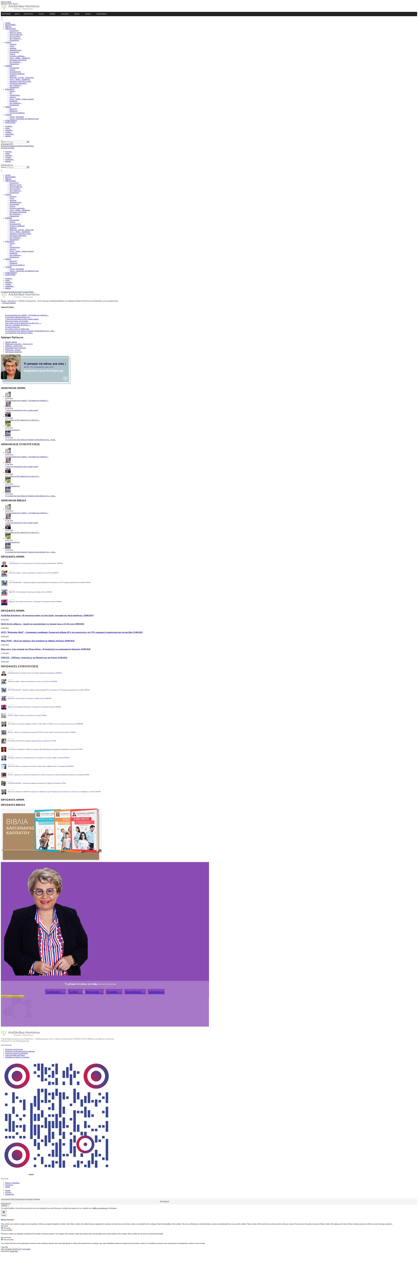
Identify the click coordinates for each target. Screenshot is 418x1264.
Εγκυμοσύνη (14, 31)
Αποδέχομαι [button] (112, 1208)
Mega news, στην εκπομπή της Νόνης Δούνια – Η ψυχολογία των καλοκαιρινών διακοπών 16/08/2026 (35, 601)
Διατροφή (13, 48)
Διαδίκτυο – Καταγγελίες (14, 346)
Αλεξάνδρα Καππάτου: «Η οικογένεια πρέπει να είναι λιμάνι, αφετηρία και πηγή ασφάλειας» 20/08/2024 (36, 563)
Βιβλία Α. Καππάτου (12, 1183)
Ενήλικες (8, 1192)
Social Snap (14, 1251)
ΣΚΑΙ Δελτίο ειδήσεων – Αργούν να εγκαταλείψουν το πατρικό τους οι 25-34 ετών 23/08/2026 (33, 573)
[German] (24, 146)
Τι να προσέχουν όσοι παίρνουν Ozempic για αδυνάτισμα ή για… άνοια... (30, 440)
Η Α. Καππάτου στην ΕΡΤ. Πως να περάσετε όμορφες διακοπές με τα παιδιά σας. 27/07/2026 (32, 741)
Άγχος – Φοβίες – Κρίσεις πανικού (22, 99)
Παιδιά (7, 1187)
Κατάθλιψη (13, 101)
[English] (10, 146)
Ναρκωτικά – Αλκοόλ (12, 350)
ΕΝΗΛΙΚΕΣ (65, 14)
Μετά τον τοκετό (15, 32)
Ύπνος (12, 46)
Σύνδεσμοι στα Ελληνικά (14, 1049)
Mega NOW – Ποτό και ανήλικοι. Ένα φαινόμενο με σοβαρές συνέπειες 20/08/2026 (30, 592)
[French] (17, 146)
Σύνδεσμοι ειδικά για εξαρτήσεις (16, 1053)
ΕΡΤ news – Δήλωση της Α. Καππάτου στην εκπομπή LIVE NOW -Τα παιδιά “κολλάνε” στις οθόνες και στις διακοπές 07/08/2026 (42, 732)
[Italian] (31, 146)
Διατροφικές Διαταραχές (13, 352)
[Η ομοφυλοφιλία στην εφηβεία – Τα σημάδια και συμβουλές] (8, 397)
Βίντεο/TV (13, 109)
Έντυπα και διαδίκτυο (17, 113)
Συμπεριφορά (14, 52)
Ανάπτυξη (13, 44)
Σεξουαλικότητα (15, 72)
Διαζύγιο (13, 97)
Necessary (7, 1228)
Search (3, 142)
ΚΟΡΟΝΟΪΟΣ (10, 122)
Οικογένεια (9, 1185)
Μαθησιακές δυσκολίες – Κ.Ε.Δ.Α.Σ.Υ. (19, 344)
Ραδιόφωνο (13, 111)
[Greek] (4, 146)
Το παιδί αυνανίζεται (12, 430)
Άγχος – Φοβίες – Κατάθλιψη (20, 58)
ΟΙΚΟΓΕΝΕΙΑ (28, 14)
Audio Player (11, 301)
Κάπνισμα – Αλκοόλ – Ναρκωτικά (22, 77)
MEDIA (76, 14)
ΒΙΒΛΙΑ (17, 14)
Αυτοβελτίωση (15, 95)
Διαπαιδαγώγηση (15, 50)
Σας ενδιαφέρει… (16, 38)
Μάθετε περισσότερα (100, 1208)
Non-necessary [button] (6, 1237)
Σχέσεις (12, 91)
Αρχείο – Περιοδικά (17, 117)
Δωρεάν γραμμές (11, 342)
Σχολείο (12, 54)
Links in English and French (15, 1055)
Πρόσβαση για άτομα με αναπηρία (17, 1057)
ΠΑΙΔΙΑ (41, 14)
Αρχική (7, 23)
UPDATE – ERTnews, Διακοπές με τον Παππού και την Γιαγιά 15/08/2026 (34, 657)
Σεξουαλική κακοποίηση (18, 60)
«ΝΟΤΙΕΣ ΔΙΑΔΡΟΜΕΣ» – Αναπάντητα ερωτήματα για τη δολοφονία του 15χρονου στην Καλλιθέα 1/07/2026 (37, 783)
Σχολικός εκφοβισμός (17, 56)
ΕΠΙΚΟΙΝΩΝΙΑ (101, 14)
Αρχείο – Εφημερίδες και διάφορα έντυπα (24, 119)
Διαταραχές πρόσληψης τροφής (20, 81)
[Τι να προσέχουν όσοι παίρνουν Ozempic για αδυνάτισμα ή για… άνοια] (8, 436)
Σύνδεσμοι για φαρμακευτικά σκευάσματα (20, 1051)
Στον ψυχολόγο (15, 36)
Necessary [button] (4, 1226)
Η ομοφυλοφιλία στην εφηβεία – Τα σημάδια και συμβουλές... (27, 400)
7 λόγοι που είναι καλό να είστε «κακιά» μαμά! (21, 410)
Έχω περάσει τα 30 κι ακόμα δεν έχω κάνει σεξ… (22, 420)
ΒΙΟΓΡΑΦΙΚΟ (6, 14)
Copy (25, 1249)
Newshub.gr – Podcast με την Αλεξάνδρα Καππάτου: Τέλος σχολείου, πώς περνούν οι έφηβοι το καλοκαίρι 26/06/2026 (38, 758)
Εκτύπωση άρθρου (9, 303)
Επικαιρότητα (14, 40)
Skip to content (6, 2)
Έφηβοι (7, 1190)
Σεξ (11, 93)
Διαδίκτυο (13, 76)
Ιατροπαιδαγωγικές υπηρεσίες (15, 348)
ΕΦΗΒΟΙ (52, 14)
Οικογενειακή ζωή (16, 34)
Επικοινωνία (9, 1194)
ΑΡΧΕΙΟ (88, 14)
